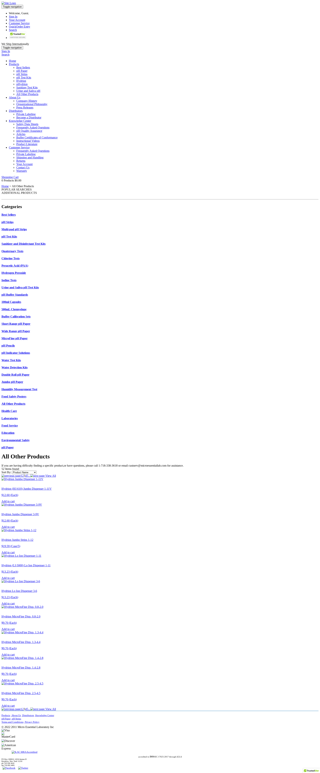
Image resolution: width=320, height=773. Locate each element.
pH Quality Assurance (29, 130)
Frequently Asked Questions (32, 127)
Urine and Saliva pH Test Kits (20, 287)
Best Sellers (23, 67)
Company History (26, 100)
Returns (20, 160)
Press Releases (24, 107)
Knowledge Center (20, 120)
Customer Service (19, 23)
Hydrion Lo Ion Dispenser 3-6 (19, 590)
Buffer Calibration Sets (16, 316)
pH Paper (21, 70)
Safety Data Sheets (27, 124)
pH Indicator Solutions (15, 352)
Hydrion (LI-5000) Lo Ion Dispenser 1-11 (26, 565)
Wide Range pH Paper (15, 331)
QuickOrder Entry (19, 26)
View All (50, 475)
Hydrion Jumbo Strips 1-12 (17, 539)
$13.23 (9, 571)
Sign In (13, 16)
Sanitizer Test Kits (27, 87)
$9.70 (9, 622)
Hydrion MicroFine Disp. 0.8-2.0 (20, 616)
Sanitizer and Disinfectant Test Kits (23, 243)
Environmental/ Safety (15, 440)
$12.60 (9, 495)
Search (13, 29)
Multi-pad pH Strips (14, 229)
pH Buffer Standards (14, 294)
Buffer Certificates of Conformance (37, 137)
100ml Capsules (11, 301)
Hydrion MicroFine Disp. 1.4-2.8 (20, 667)
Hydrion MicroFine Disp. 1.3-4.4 (20, 642)
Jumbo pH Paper (12, 381)
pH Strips (21, 74)
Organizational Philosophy (31, 104)
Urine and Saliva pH (28, 90)
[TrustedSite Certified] (17, 35)
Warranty (21, 170)
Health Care (9, 411)
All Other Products (27, 94)
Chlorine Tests (10, 258)
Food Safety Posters (13, 396)
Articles (20, 134)
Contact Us (22, 167)
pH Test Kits (23, 77)
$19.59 (10, 546)
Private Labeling (26, 114)
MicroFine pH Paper (14, 338)
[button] (32, 735)
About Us (14, 97)
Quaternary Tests (12, 251)
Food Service (9, 425)
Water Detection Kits (14, 367)
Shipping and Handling (30, 157)
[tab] (160, 214)
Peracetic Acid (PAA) (14, 265)
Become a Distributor (28, 117)
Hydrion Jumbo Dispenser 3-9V (20, 514)
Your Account (17, 19)
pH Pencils (8, 345)
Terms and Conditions (12, 722)
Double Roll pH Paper (15, 374)
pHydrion (22, 84)
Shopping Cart (10, 177)
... (29, 475)
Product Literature (26, 144)
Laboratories (9, 418)
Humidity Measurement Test (19, 389)
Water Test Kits (11, 360)
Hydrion (21, 80)
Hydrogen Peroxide (13, 272)
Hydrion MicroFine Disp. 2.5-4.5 (20, 693)
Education (7, 432)
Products (14, 64)
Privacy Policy (31, 722)
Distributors (16, 110)
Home (12, 60)
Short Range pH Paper (15, 323)
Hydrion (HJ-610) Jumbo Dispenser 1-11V (26, 488)
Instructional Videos (28, 140)
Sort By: (6, 472)
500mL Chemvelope (13, 309)
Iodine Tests (8, 280)
